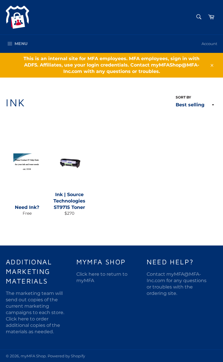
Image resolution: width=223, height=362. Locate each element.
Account (209, 43)
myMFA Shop (33, 356)
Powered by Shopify (66, 356)
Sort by (183, 97)
